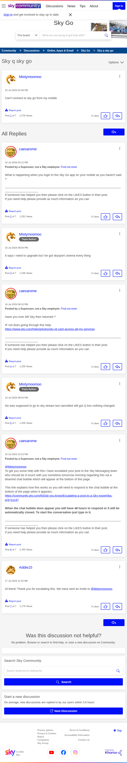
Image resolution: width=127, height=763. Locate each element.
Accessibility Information (77, 735)
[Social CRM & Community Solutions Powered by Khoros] (113, 752)
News (71, 6)
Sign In (119, 5)
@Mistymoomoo (15, 466)
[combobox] (72, 35)
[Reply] (117, 115)
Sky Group (42, 743)
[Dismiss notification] (70, 14)
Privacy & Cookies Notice (46, 735)
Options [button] (113, 62)
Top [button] (119, 730)
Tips (82, 6)
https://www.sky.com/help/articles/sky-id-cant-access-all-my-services (50, 329)
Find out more (69, 167)
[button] (119, 76)
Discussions (54, 6)
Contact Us (84, 739)
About (94, 6)
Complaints (43, 739)
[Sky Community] (24, 5)
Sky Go (63, 22)
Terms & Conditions (79, 730)
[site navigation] (4, 6)
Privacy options (45, 730)
